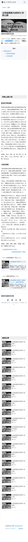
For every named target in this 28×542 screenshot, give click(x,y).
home (4, 7)
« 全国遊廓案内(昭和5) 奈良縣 (9, 249)
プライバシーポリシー (10, 528)
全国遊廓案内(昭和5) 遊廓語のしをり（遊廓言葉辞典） (18, 281)
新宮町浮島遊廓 (10, 53)
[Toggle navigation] (24, 2)
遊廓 (8, 7)
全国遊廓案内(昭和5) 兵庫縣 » (18, 252)
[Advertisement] (14, 75)
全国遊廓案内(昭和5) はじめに (18, 262)
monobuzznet (18, 526)
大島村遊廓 (9, 56)
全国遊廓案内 (10, 33)
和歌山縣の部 (7, 51)
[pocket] (20, 300)
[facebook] (12, 300)
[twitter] (8, 300)
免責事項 (21, 528)
